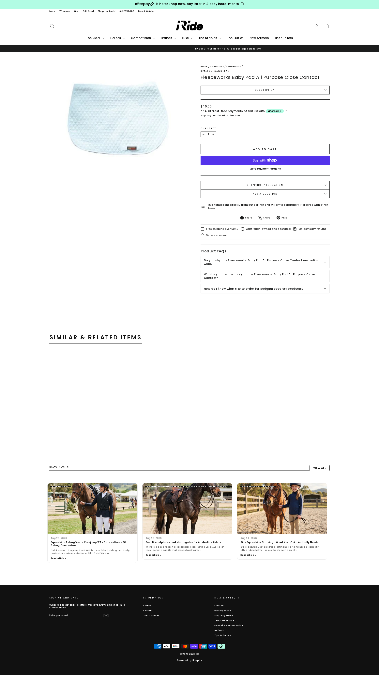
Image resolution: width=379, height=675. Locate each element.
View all (319, 468)
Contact (148, 610)
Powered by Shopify (189, 660)
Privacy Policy (222, 610)
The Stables (208, 38)
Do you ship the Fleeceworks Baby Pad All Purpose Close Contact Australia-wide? (261, 262)
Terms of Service (224, 620)
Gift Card (88, 11)
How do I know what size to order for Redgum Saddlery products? (253, 289)
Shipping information (265, 185)
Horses (116, 38)
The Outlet (235, 38)
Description (265, 90)
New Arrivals (259, 38)
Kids (76, 11)
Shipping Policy (223, 615)
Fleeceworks (233, 66)
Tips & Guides (146, 11)
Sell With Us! (126, 11)
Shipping (206, 115)
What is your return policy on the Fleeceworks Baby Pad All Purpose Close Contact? (259, 276)
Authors (219, 630)
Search (147, 605)
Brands (167, 38)
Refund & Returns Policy (228, 625)
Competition (141, 38)
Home (204, 66)
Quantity (208, 128)
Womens (64, 11)
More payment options (265, 169)
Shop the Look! (107, 11)
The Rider (93, 38)
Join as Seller (151, 615)
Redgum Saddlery (215, 71)
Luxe (186, 38)
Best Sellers (284, 38)
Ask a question (265, 193)
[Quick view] (111, 358)
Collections (217, 66)
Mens (52, 11)
